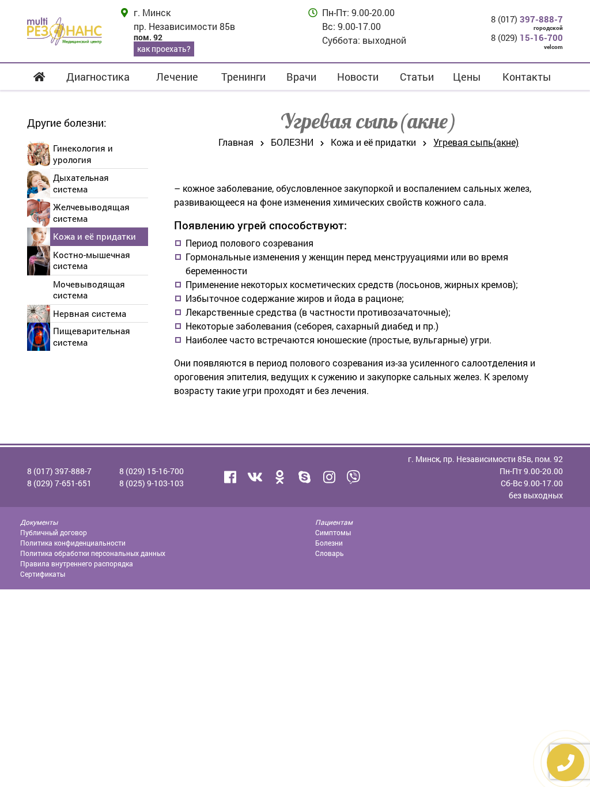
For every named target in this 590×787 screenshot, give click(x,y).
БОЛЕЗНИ (292, 142)
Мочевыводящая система (89, 289)
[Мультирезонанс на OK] (279, 477)
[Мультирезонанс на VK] (254, 477)
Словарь (329, 553)
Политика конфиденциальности (73, 542)
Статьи (417, 77)
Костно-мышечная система (91, 260)
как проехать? (164, 48)
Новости (358, 77)
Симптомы (333, 532)
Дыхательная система (81, 183)
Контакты (526, 77)
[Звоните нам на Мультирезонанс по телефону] (353, 477)
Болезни (329, 542)
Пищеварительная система (91, 336)
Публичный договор (53, 532)
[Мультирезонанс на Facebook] (230, 477)
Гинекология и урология (83, 153)
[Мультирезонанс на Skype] (304, 477)
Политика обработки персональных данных (92, 553)
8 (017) (527, 19)
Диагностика (98, 77)
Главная (236, 142)
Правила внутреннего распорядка (76, 563)
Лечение (177, 77)
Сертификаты (42, 573)
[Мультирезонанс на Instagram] (329, 477)
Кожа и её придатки (94, 236)
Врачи (301, 77)
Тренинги (243, 77)
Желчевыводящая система (91, 212)
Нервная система (89, 313)
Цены (467, 77)
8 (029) (527, 37)
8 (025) (151, 483)
